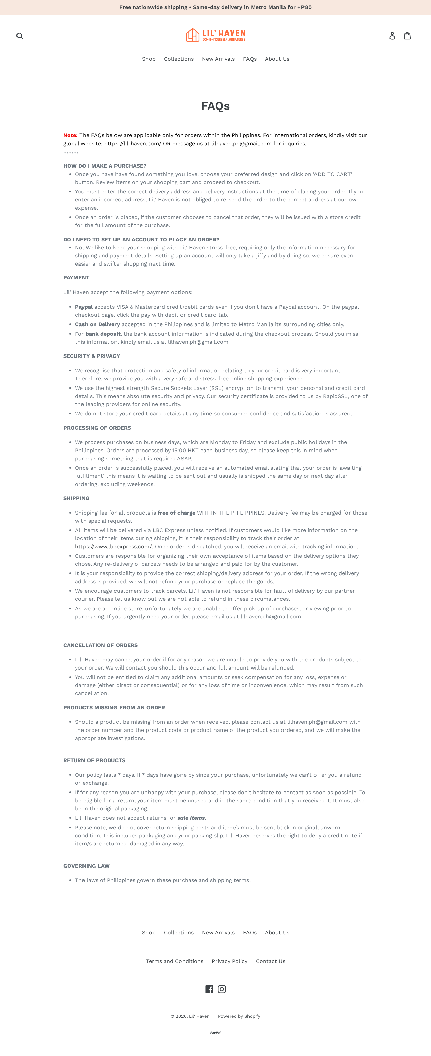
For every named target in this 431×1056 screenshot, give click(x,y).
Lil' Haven (200, 1016)
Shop (149, 59)
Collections (179, 59)
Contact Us (270, 961)
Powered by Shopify (239, 1016)
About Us (277, 59)
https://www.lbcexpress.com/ (113, 546)
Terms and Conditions (174, 961)
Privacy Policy (229, 961)
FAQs (250, 59)
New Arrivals (218, 59)
